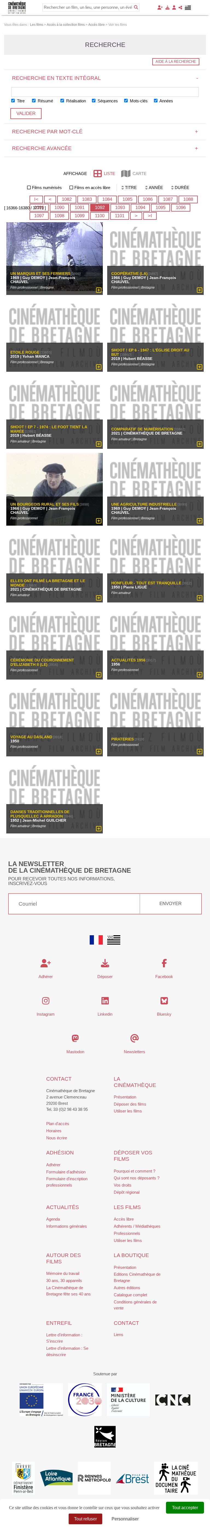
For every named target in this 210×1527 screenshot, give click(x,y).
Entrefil (59, 1323)
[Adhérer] (160, 7)
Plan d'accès (57, 1123)
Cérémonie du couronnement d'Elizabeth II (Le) (42, 662)
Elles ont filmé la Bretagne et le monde (47, 583)
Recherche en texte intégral (105, 78)
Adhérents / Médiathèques (137, 1226)
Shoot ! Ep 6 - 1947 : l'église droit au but (150, 352)
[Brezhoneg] (187, 7)
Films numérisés (47, 187)
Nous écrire (56, 1138)
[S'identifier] (174, 7)
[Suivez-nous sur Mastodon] (75, 1040)
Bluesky (164, 1014)
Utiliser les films (128, 1111)
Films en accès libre (92, 187)
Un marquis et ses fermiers (40, 273)
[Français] (96, 940)
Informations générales (66, 1226)
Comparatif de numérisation (142, 429)
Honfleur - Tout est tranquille (146, 583)
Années (166, 100)
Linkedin (105, 1014)
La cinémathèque (135, 1082)
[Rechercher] (136, 7)
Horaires (54, 1130)
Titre (20, 100)
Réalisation (75, 100)
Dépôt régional (126, 1192)
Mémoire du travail (62, 1273)
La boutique (131, 1255)
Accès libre (124, 1219)
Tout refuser (85, 1519)
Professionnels (127, 1233)
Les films (127, 1207)
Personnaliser (125, 1519)
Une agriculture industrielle (144, 504)
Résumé (45, 100)
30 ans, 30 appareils (64, 1280)
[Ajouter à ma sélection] (98, 290)
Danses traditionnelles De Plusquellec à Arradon (39, 814)
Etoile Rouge (24, 352)
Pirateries (122, 739)
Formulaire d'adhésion (66, 1172)
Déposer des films (130, 1104)
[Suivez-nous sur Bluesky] (164, 1002)
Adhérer (53, 1164)
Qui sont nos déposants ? (136, 1178)
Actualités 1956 (128, 660)
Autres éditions (127, 1287)
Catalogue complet (130, 1294)
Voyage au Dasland (31, 737)
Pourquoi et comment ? (134, 1171)
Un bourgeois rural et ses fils (44, 504)
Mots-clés (138, 100)
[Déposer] (167, 7)
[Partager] (180, 7)
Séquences (107, 100)
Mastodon (75, 1051)
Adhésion (60, 1153)
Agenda (53, 1219)
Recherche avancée (105, 148)
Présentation (125, 1097)
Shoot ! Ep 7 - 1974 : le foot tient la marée (48, 429)
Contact (59, 1079)
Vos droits (123, 1185)
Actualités (62, 1207)
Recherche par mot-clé (105, 131)
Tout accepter (185, 1507)
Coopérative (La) (129, 273)
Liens (118, 1334)
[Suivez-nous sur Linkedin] (105, 1002)
